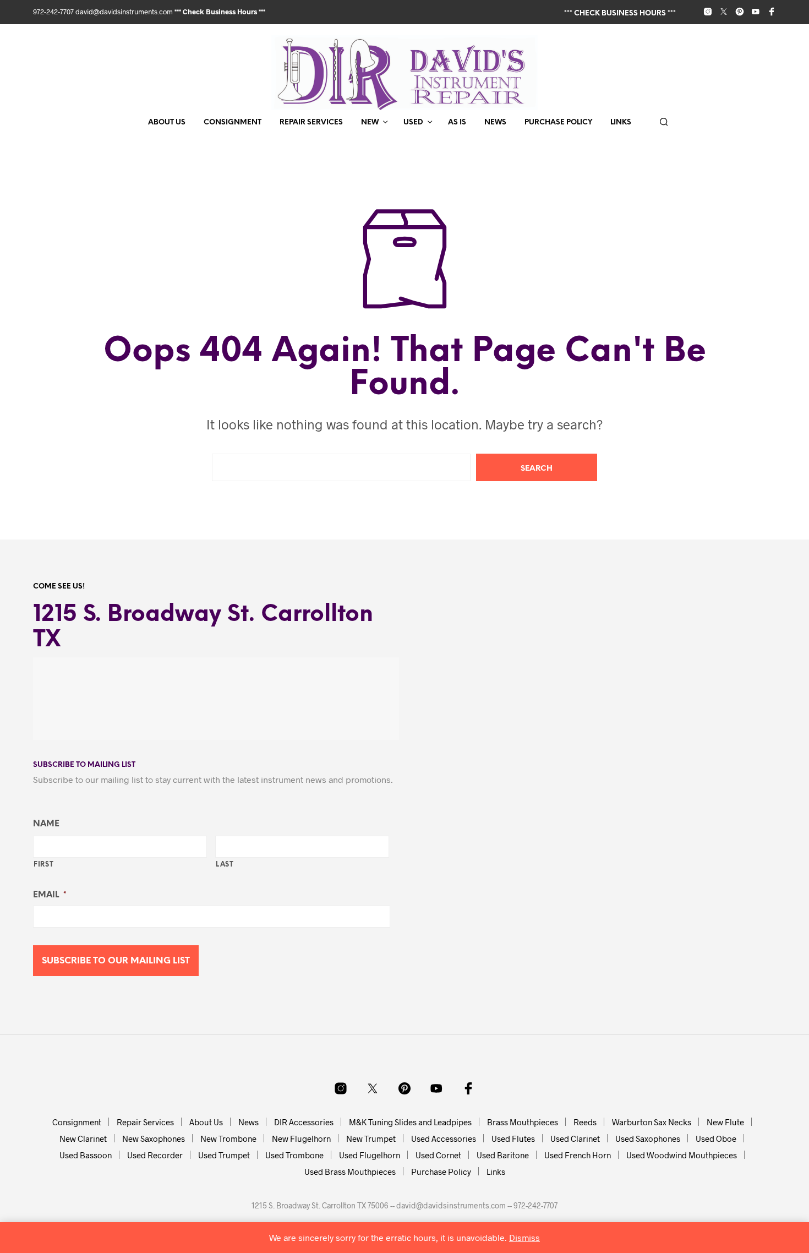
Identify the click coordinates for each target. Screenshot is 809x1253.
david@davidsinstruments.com (124, 11)
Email (49, 895)
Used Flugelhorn (369, 1155)
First (43, 864)
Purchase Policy (558, 122)
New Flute (725, 1122)
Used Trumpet (224, 1155)
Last (225, 864)
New (370, 122)
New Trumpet (371, 1138)
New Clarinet (83, 1138)
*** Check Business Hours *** (219, 11)
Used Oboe (716, 1138)
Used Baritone (503, 1155)
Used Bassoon (85, 1155)
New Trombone (228, 1138)
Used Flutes (513, 1138)
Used (413, 122)
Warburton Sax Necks (651, 1122)
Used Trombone (294, 1155)
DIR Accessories (304, 1122)
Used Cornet (438, 1155)
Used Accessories (443, 1138)
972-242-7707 (54, 11)
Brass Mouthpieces (522, 1122)
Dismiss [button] (524, 1237)
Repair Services (311, 122)
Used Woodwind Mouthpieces (681, 1155)
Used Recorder (155, 1155)
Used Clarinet (575, 1138)
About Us (166, 122)
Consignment (232, 122)
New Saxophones (153, 1138)
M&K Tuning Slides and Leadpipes (410, 1122)
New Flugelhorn (301, 1138)
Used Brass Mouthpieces (350, 1171)
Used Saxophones (647, 1138)
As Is (457, 122)
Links (620, 122)
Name (46, 824)
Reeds (585, 1122)
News (495, 122)
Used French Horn (577, 1155)
